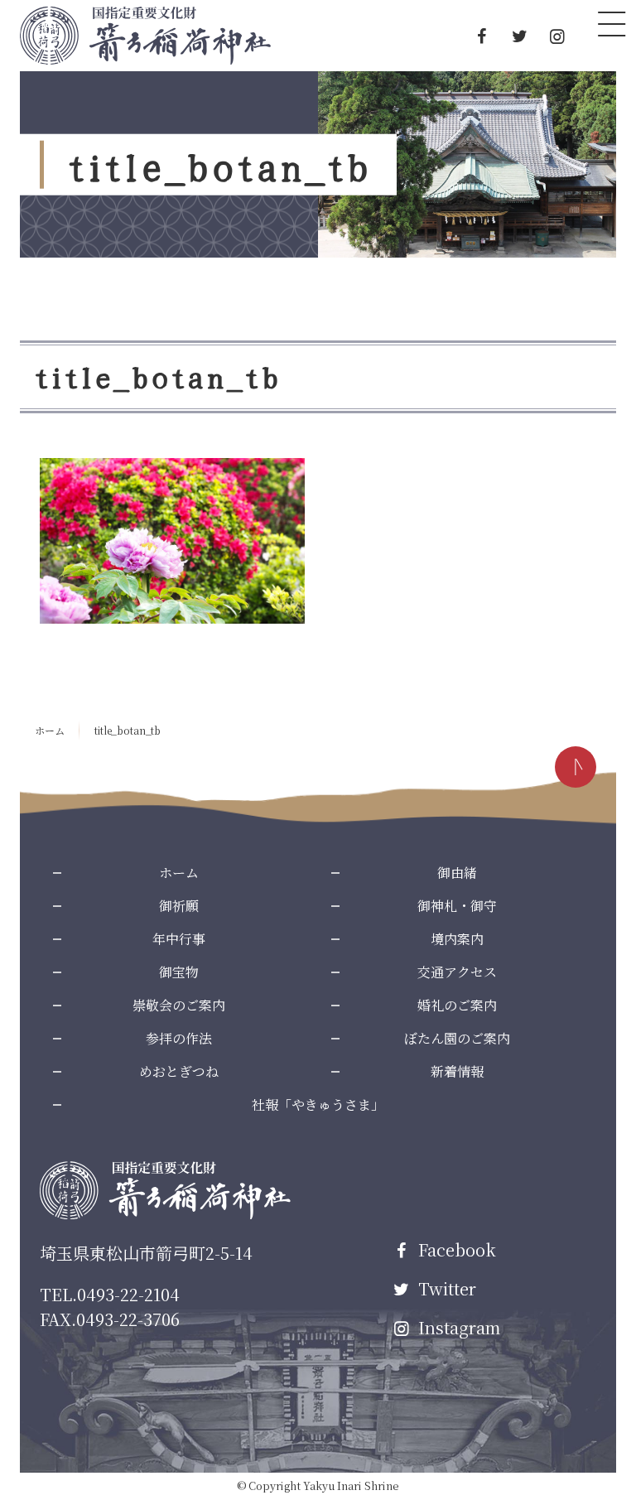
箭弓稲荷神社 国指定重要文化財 (145, 36)
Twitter (445, 1288)
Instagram (457, 1327)
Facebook (455, 1249)
